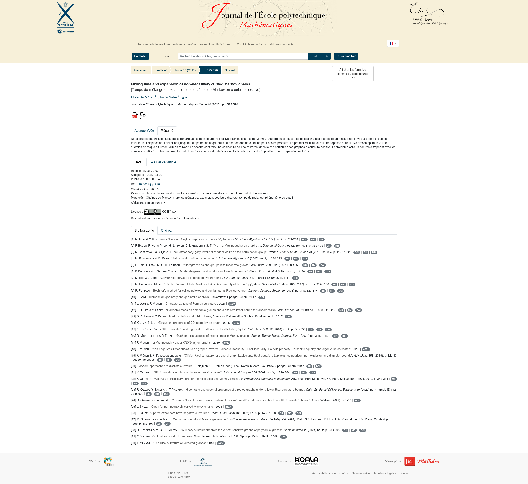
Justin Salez (168, 97)
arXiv (232, 303)
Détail (138, 162)
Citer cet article (164, 162)
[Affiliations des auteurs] (185, 97)
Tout (314, 56)
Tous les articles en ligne (154, 44)
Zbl (321, 239)
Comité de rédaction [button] (250, 44)
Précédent (140, 70)
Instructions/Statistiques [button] (215, 44)
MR (313, 239)
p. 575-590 (211, 70)
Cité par (167, 230)
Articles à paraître (184, 44)
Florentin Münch (143, 97)
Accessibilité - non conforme (330, 473)
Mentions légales (385, 473)
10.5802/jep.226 (149, 184)
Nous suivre (363, 473)
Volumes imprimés (282, 44)
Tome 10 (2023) (185, 70)
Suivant (230, 70)
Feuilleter (140, 56)
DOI (304, 239)
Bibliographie (144, 230)
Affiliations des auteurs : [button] (147, 202)
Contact (405, 473)
